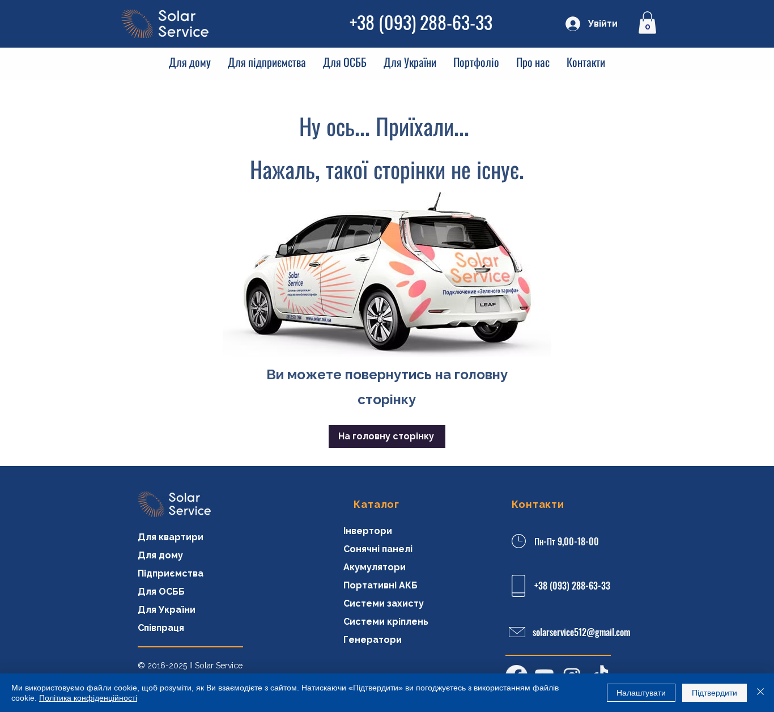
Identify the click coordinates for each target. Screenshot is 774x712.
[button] (647, 22)
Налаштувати (641, 692)
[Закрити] (760, 693)
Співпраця (161, 627)
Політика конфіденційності (88, 697)
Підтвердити (714, 692)
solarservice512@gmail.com (581, 632)
